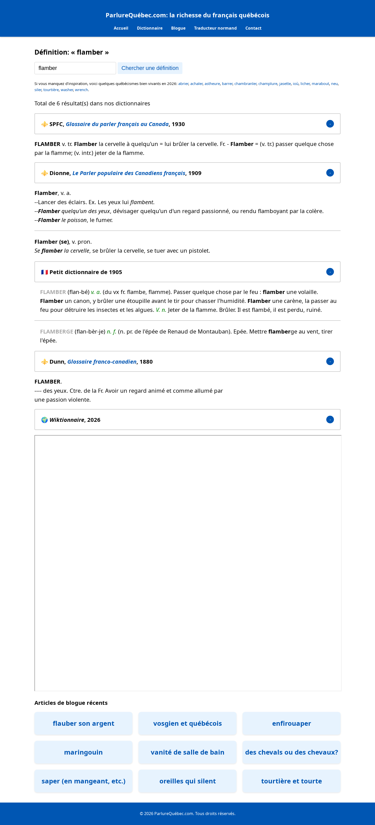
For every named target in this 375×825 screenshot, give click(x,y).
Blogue (178, 28)
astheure (212, 83)
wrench (81, 89)
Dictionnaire (149, 28)
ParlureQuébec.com (136, 15)
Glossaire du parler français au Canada (117, 124)
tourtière (51, 89)
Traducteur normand (215, 28)
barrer (227, 83)
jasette (285, 83)
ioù (295, 83)
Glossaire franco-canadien (101, 361)
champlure (267, 83)
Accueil (121, 28)
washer (67, 89)
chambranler (245, 83)
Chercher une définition (150, 68)
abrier (183, 83)
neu (334, 83)
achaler (196, 83)
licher (305, 83)
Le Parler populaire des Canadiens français (128, 173)
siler (37, 89)
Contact (253, 28)
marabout (320, 83)
